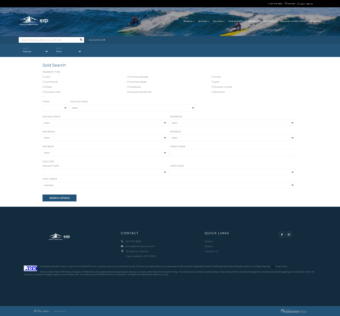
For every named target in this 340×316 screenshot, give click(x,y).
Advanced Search (96, 40)
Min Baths (176, 116)
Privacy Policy (281, 266)
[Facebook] (282, 235)
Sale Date (48, 161)
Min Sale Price (79, 101)
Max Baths (48, 131)
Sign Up (310, 4)
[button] (81, 40)
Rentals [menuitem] (253, 21)
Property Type (51, 72)
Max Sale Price (51, 116)
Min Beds (175, 131)
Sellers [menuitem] (218, 21)
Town (59, 51)
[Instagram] (289, 235)
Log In (302, 4)
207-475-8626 (276, 4)
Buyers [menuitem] (202, 21)
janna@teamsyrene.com (140, 246)
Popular (27, 51)
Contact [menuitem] (269, 21)
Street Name (177, 146)
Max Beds (48, 146)
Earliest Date (50, 166)
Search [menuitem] (188, 21)
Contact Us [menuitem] (211, 251)
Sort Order (49, 179)
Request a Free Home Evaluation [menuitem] (300, 21)
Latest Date (177, 166)
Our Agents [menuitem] (236, 21)
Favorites (291, 4)
